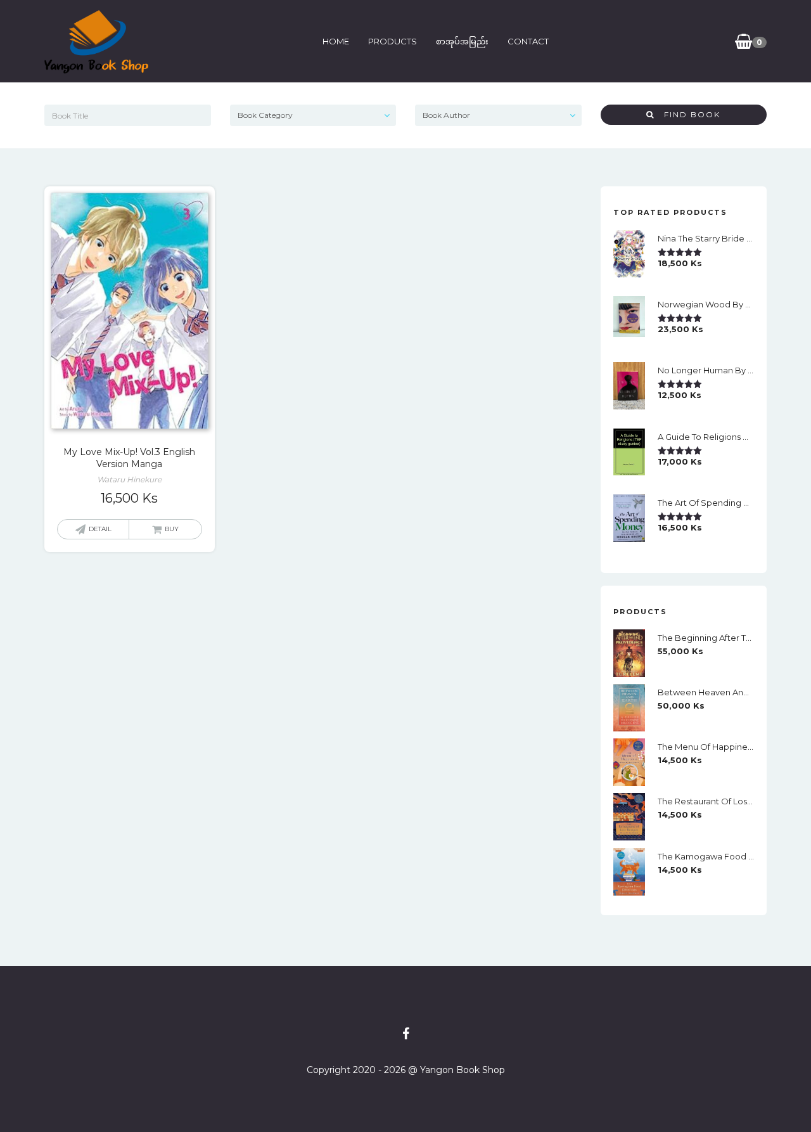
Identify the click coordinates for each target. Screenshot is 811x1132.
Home (335, 41)
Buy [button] (172, 529)
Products (392, 41)
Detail (100, 529)
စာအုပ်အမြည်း (462, 41)
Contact (528, 41)
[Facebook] (405, 1033)
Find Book (687, 114)
